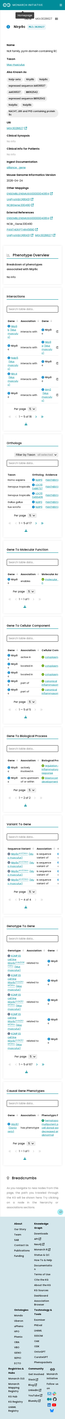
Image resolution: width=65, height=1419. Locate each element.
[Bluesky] (52, 1410)
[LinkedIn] (49, 1404)
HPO (16, 1331)
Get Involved (36, 1374)
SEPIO (17, 1358)
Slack (32, 1379)
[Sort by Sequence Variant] (33, 848)
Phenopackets (43, 1362)
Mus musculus (16, 65)
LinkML (38, 1330)
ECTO (17, 1363)
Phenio (18, 1336)
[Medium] (49, 1399)
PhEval (38, 1325)
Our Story (20, 1229)
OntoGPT (40, 1351)
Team (17, 1234)
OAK (36, 1341)
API (36, 1239)
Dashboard (41, 1295)
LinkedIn (33, 1390)
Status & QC (42, 1255)
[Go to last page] (41, 417)
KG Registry (15, 1401)
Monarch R (41, 1249)
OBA (16, 1342)
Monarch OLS (16, 1378)
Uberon (18, 1321)
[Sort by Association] (38, 320)
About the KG (42, 1285)
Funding (19, 1256)
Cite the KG (41, 1279)
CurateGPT (41, 1357)
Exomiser (39, 1320)
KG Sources (41, 1290)
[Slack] (54, 1393)
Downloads (41, 1233)
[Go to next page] (35, 417)
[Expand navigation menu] (61, 5)
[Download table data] (25, 424)
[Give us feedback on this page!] (60, 1212)
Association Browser (41, 1302)
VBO (16, 1347)
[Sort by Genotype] (23, 950)
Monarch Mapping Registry (13, 1387)
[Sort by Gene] (17, 320)
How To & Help (43, 1260)
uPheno (18, 1326)
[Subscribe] (49, 1393)
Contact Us (21, 1245)
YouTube (34, 1395)
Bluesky (33, 1401)
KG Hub (12, 1396)
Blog (31, 1385)
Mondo (18, 1315)
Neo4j (38, 1244)
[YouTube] (54, 1404)
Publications (22, 1250)
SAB (16, 1240)
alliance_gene (16, 167)
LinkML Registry (13, 1408)
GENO (17, 1352)
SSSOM (38, 1335)
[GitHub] (55, 1399)
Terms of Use (42, 1274)
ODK (36, 1346)
